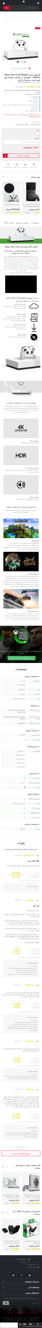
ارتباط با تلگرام (32, 1267)
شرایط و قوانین (33, 1312)
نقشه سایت (9, 1312)
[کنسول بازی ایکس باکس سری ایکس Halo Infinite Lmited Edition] (31, 191)
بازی (16, 105)
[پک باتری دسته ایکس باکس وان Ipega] (31, 1228)
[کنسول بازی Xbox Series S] (11, 191)
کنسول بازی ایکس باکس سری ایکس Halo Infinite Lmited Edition (31, 206)
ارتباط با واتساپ (31, 1264)
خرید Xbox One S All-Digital (21, 658)
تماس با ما (12, 1310)
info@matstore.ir (22, 1259)
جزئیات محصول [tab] (22, 223)
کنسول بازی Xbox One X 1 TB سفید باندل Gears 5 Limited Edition (32, 1197)
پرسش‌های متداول (21, 1312)
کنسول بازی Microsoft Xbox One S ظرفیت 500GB (11, 1196)
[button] (29, 68)
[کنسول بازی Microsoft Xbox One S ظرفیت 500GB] (11, 1182)
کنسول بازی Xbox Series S (12, 204)
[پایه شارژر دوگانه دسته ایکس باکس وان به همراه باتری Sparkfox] (11, 1228)
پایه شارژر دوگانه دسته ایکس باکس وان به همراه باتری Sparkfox (11, 1243)
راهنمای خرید (22, 1310)
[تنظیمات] (4, 3)
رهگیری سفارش (33, 1310)
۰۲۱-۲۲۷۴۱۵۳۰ (23, 1262)
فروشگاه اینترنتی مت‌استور (27, 1318)
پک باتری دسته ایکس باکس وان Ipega (32, 1242)
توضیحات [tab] (35, 223)
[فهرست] (38, 3)
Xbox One (15, 256)
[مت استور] (21, 3)
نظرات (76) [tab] (9, 223)
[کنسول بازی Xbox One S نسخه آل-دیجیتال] (21, 49)
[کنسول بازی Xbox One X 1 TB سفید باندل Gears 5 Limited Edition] (31, 1182)
